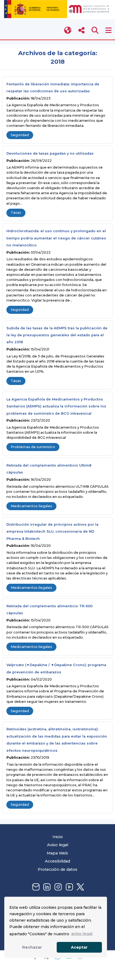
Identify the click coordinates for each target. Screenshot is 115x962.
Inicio (57, 836)
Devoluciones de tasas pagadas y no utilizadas (50, 153)
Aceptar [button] (79, 947)
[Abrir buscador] (95, 30)
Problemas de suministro (33, 447)
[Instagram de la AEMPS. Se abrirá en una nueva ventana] (57, 887)
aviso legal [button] (82, 933)
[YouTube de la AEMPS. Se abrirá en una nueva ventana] (68, 887)
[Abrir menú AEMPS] (108, 30)
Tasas (16, 213)
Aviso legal (57, 844)
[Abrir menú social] (81, 30)
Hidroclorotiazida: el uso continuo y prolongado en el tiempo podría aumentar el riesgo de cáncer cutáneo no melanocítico (56, 238)
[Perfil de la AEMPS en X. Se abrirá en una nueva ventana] (79, 887)
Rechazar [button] (32, 947)
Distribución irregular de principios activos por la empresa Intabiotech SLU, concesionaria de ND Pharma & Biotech (52, 531)
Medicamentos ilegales (31, 506)
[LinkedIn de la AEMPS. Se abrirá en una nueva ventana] (46, 887)
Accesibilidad (57, 861)
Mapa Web (57, 853)
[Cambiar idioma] (68, 30)
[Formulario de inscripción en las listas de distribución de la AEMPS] (35, 887)
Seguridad (20, 135)
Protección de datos (57, 869)
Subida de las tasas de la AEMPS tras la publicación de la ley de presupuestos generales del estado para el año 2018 (57, 335)
